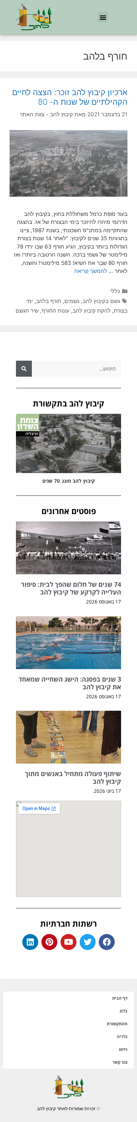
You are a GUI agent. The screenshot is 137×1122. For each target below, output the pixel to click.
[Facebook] (107, 942)
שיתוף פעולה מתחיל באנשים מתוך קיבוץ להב (73, 777)
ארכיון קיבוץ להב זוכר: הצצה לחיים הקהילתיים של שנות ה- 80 (69, 97)
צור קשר (119, 1062)
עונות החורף (55, 310)
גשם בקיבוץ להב (101, 301)
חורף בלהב (48, 301)
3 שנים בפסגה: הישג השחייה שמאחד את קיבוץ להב (69, 683)
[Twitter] (88, 942)
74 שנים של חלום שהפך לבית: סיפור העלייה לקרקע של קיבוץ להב (71, 588)
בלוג (123, 1011)
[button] (102, 17)
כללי (115, 291)
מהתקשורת (117, 1024)
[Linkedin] (30, 942)
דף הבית (119, 998)
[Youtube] (68, 942)
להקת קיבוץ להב (92, 310)
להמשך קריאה (90, 271)
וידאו (123, 1049)
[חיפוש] (24, 369)
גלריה (122, 1036)
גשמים (71, 301)
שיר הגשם (27, 310)
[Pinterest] (49, 942)
